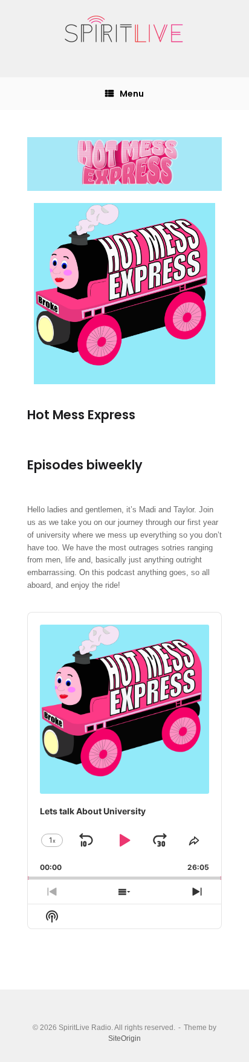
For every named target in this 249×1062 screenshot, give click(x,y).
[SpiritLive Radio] (124, 29)
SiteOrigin (124, 1038)
